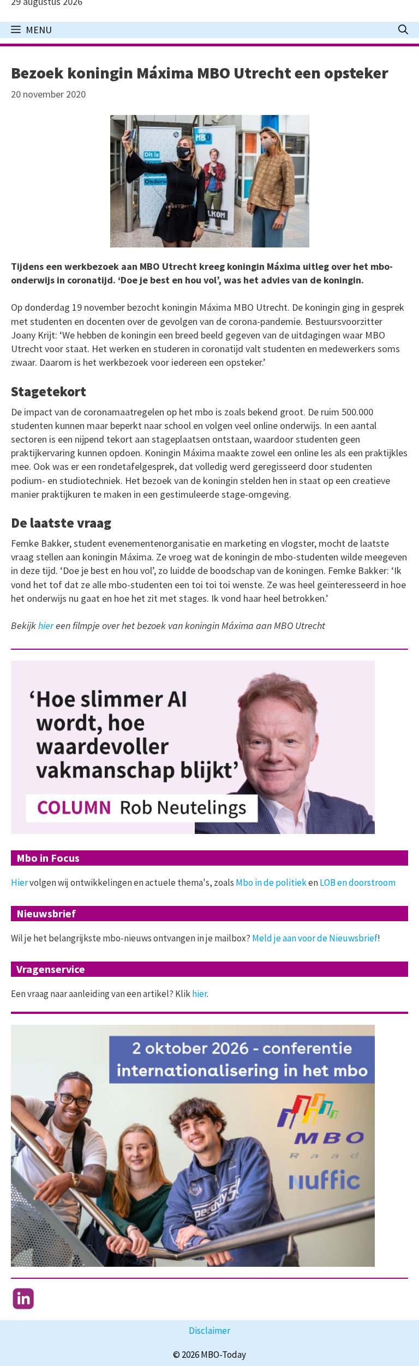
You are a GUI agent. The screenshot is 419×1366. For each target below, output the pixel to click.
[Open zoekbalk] (403, 30)
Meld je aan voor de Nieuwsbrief (315, 938)
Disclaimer (209, 1331)
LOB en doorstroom (358, 882)
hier (45, 625)
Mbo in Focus (48, 858)
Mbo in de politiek (271, 882)
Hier (19, 882)
